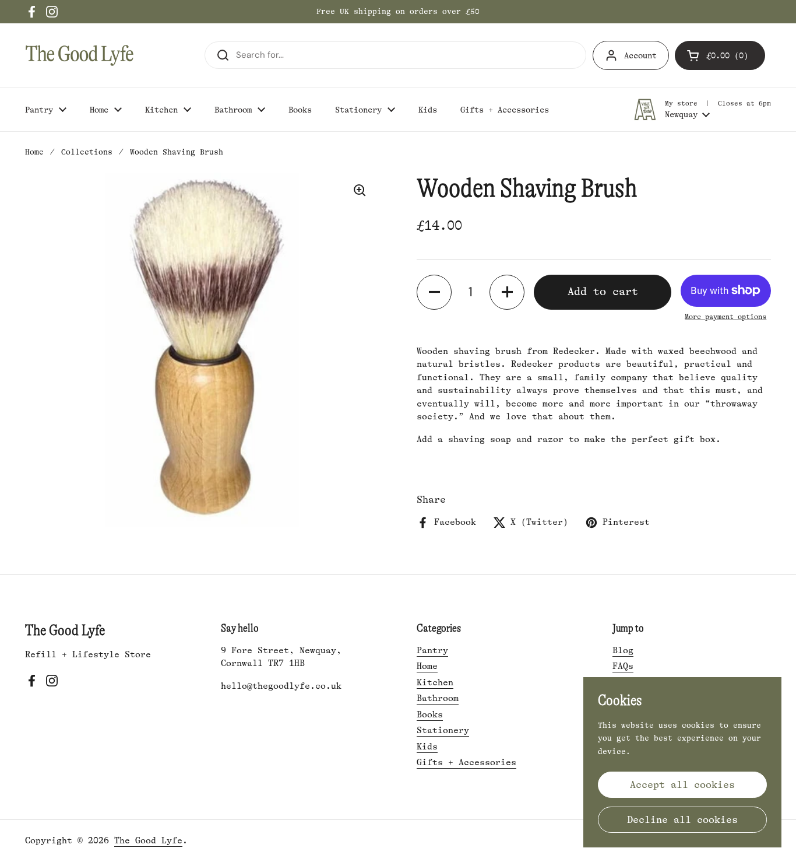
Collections (86, 152)
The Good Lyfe (148, 841)
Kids (427, 747)
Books (430, 715)
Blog (622, 651)
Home (34, 152)
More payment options (725, 317)
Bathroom (438, 698)
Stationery (443, 730)
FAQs (622, 666)
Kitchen (435, 683)
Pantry (432, 651)
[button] (720, 55)
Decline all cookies (682, 819)
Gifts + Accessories (466, 763)
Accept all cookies (682, 784)
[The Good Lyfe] (79, 55)
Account (640, 55)
